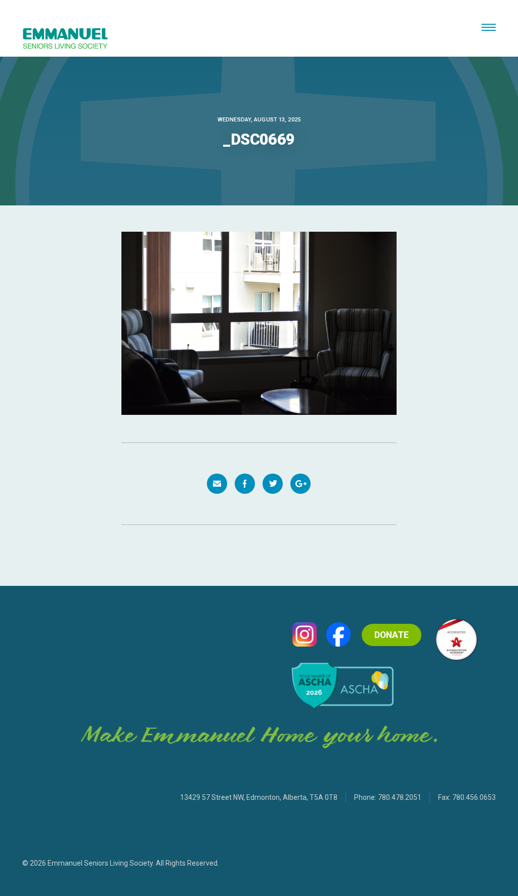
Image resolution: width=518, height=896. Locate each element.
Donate (391, 635)
